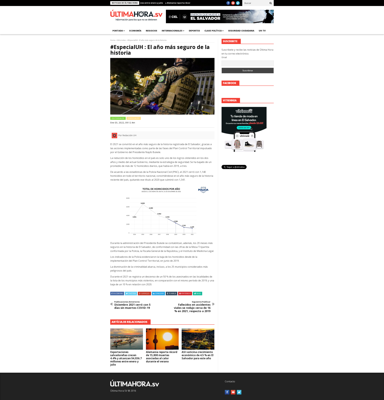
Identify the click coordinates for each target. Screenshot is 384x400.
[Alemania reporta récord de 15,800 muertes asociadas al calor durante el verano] (162, 339)
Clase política (213, 30)
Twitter (132, 293)
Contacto (230, 381)
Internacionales (172, 30)
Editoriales (121, 40)
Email (224, 57)
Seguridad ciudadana (241, 30)
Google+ (145, 293)
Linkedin (159, 293)
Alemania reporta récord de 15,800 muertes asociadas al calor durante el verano (161, 356)
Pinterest (186, 293)
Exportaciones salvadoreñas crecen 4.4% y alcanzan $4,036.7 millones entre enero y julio (126, 358)
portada (117, 30)
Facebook (118, 293)
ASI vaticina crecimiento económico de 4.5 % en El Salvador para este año (197, 355)
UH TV (262, 30)
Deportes (194, 30)
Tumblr (172, 293)
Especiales (133, 118)
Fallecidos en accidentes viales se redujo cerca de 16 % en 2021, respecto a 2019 (192, 307)
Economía (135, 30)
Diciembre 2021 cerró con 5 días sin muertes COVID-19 (132, 305)
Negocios (151, 30)
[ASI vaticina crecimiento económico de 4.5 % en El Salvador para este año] (198, 339)
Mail (198, 293)
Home (112, 40)
